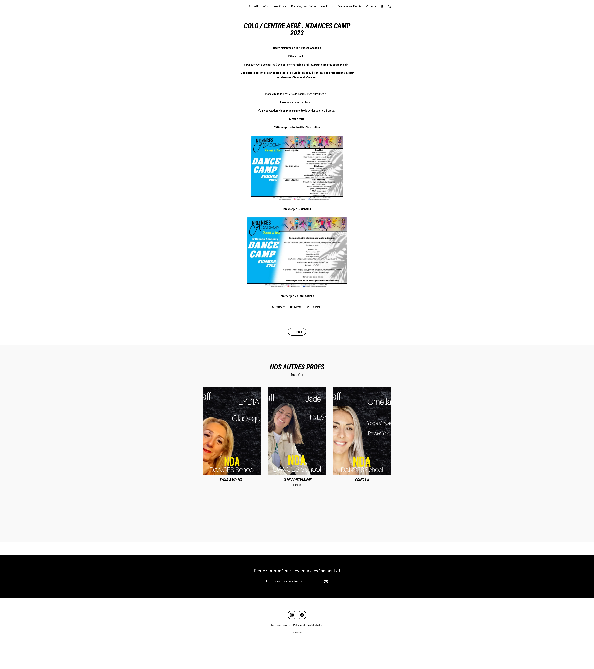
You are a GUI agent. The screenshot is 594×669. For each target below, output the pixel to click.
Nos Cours (279, 6)
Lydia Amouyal (232, 480)
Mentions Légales (280, 625)
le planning (305, 209)
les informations (304, 296)
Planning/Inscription (303, 6)
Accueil (253, 6)
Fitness (297, 484)
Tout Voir (297, 375)
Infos (265, 6)
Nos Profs (327, 6)
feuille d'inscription (308, 127)
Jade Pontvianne (297, 480)
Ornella (362, 480)
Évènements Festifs (350, 6)
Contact (371, 6)
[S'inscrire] (325, 581)
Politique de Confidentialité (308, 625)
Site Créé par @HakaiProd (297, 632)
